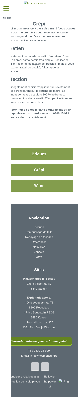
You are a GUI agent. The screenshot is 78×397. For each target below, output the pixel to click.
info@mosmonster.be (43, 355)
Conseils (39, 251)
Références (39, 241)
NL (4, 18)
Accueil (39, 227)
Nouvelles (39, 246)
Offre (39, 256)
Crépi (39, 170)
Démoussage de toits (39, 232)
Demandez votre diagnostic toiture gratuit (39, 341)
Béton (39, 186)
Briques (39, 154)
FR (9, 18)
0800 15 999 (42, 350)
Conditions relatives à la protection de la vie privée (23, 379)
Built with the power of (49, 381)
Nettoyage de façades (39, 236)
